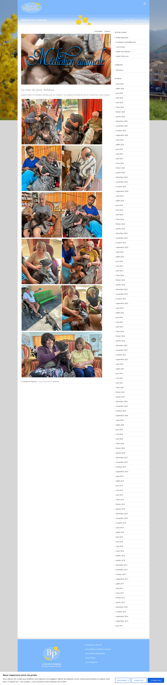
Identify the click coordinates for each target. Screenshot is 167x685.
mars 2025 (120, 163)
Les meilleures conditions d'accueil (98, 649)
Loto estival (120, 47)
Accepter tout (156, 680)
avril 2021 (119, 383)
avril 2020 (119, 439)
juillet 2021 (120, 369)
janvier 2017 (120, 602)
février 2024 (120, 224)
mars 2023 (120, 275)
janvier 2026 (120, 116)
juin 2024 (119, 205)
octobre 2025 (121, 130)
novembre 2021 (122, 350)
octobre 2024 (121, 186)
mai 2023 (119, 266)
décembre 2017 (122, 565)
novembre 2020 (122, 406)
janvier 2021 (120, 397)
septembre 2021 (122, 359)
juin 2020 (119, 429)
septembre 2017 (122, 579)
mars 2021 (120, 387)
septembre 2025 (122, 135)
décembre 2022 (122, 289)
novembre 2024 (122, 182)
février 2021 (120, 392)
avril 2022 (119, 327)
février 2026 (120, 112)
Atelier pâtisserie (122, 37)
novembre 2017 (122, 570)
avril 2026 (119, 102)
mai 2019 (119, 490)
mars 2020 (120, 443)
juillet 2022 (120, 313)
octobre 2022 (121, 299)
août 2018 (120, 528)
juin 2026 (119, 93)
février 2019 (120, 504)
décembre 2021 (122, 345)
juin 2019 (119, 485)
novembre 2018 (122, 518)
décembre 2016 (122, 607)
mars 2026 (120, 107)
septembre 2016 (122, 616)
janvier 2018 (120, 560)
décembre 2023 (122, 233)
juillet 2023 (120, 257)
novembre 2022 (122, 294)
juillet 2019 (120, 481)
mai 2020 (119, 434)
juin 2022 (119, 317)
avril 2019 (119, 495)
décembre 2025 (122, 121)
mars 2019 (120, 499)
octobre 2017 (121, 574)
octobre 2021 (121, 355)
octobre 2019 (121, 467)
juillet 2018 (120, 532)
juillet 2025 (120, 144)
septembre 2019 (122, 471)
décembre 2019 (122, 457)
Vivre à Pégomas (91, 662)
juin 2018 (119, 537)
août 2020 (120, 420)
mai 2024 (119, 210)
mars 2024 (120, 219)
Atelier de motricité (123, 51)
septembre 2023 (122, 247)
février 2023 (120, 280)
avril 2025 (119, 158)
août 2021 (120, 364)
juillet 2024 (120, 201)
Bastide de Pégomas (30, 381)
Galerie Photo (90, 658)
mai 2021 (119, 378)
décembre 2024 (122, 177)
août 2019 (120, 476)
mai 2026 (119, 98)
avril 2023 (119, 271)
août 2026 (120, 84)
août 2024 (120, 196)
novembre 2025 (122, 126)
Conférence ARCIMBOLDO (126, 42)
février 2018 (120, 556)
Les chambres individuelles (95, 653)
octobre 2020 (121, 411)
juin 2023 (119, 261)
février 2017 (120, 598)
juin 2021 (119, 373)
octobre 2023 (121, 243)
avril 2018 (119, 546)
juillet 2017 (120, 584)
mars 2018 (120, 551)
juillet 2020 (120, 425)
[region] (83, 678)
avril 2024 (119, 215)
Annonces (132, 20)
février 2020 (120, 448)
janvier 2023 (120, 285)
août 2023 (120, 252)
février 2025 (120, 168)
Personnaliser (122, 680)
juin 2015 (119, 626)
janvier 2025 (120, 172)
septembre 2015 (122, 621)
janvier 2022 (120, 341)
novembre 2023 (122, 238)
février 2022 (120, 336)
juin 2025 (119, 149)
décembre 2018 (122, 513)
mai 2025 (119, 154)
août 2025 (120, 140)
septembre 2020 (122, 415)
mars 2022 (120, 331)
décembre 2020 (122, 401)
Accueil (126, 20)
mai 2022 (119, 322)
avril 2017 (119, 588)
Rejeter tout (139, 680)
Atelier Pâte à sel (122, 56)
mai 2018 (119, 542)
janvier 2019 (120, 509)
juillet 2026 (120, 88)
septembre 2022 (122, 303)
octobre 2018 (121, 523)
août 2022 (120, 308)
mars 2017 (120, 593)
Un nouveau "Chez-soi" (93, 645)
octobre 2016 (121, 612)
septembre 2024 (122, 191)
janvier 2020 (120, 453)
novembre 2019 (122, 462)
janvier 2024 (120, 229)
